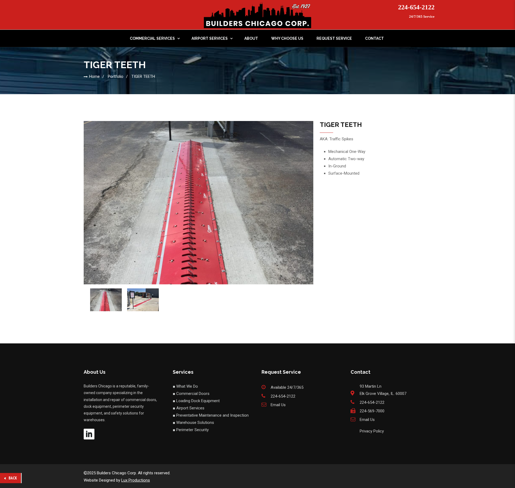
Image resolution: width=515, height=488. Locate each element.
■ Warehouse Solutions (193, 422)
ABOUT (251, 38)
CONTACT (374, 38)
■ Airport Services (188, 408)
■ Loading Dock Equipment (196, 400)
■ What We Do (185, 386)
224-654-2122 (416, 7)
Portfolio (115, 76)
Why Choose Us (287, 38)
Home (94, 76)
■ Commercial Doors (191, 393)
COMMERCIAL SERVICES (152, 38)
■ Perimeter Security (191, 429)
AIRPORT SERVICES (210, 38)
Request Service (334, 38)
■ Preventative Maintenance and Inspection (211, 415)
